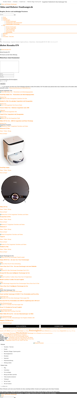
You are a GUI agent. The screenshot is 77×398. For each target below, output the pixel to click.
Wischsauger (31, 333)
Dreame (48, 328)
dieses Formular (55, 389)
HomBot (1, 330)
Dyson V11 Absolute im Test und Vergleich (11, 307)
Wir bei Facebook (7, 383)
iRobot (8, 331)
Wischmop (13, 333)
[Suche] (14, 397)
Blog (4, 35)
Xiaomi (39, 333)
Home (4, 17)
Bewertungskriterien (8, 353)
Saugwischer (63, 330)
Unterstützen (15, 1)
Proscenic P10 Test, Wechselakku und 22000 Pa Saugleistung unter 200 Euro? (20, 300)
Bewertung (26, 328)
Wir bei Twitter (7, 381)
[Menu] (0, 39)
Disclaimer (6, 356)
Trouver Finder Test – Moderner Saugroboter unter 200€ (14, 107)
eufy (71, 328)
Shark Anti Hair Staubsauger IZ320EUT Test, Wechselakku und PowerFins (19, 294)
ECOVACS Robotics (66, 328)
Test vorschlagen (7, 372)
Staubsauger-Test (4, 296)
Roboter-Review (32, 41)
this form (43, 391)
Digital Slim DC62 (43, 328)
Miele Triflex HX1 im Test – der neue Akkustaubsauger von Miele (16, 313)
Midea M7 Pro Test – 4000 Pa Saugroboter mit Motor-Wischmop (16, 121)
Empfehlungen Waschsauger (13, 24)
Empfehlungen (6, 20)
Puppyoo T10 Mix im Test (6, 320)
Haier (74, 328)
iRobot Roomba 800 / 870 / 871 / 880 (43, 41)
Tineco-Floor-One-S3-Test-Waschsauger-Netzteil (16, 336)
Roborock (47, 330)
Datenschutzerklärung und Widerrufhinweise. (20, 88)
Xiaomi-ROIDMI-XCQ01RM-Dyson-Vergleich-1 (15, 334)
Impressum (6, 358)
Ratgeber (5, 18)
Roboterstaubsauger (6, 41)
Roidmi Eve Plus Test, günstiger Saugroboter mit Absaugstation (16, 101)
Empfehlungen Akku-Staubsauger (14, 22)
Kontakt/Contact (22, 1)
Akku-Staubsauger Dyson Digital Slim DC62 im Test (21, 339)
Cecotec (33, 328)
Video (1, 262)
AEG (16, 328)
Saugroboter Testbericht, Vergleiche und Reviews (20, 41)
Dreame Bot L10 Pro (54, 328)
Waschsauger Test (10, 31)
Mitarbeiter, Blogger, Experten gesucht (34, 1)
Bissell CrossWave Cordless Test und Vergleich (12, 279)
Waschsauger (6, 333)
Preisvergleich (35, 330)
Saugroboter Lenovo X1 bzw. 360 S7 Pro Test (17, 340)
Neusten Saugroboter (11, 28)
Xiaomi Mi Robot (48, 333)
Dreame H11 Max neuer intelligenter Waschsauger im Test (15, 273)
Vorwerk (1, 333)
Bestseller (5, 33)
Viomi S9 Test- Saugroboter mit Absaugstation (12, 114)
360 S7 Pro (2, 328)
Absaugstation (12, 328)
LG (14, 330)
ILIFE (5, 330)
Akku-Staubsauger (10, 29)
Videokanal (6, 379)
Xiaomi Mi (43, 333)
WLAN (35, 333)
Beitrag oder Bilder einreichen (10, 374)
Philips (27, 330)
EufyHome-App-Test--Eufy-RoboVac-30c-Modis (21, 337)
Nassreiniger (20, 330)
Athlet (23, 328)
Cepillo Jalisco (37, 328)
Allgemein (2, 110)
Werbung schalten (7, 362)
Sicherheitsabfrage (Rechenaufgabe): (8, 79)
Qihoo (43, 330)
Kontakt (5, 349)
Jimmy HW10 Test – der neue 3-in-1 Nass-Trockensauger (14, 259)
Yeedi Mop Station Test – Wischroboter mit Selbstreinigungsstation (17, 94)
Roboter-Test (3, 97)
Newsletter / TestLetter (7, 1)
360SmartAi (6, 328)
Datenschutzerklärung (8, 360)
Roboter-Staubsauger (11, 21)
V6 (72, 330)
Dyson (60, 328)
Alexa (19, 328)
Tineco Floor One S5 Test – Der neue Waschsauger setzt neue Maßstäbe (18, 266)
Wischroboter (9, 32)
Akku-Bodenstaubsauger (6, 303)
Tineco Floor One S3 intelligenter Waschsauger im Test (14, 286)
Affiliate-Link (5, 386)
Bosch (30, 328)
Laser (12, 330)
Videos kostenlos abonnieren (10, 376)
